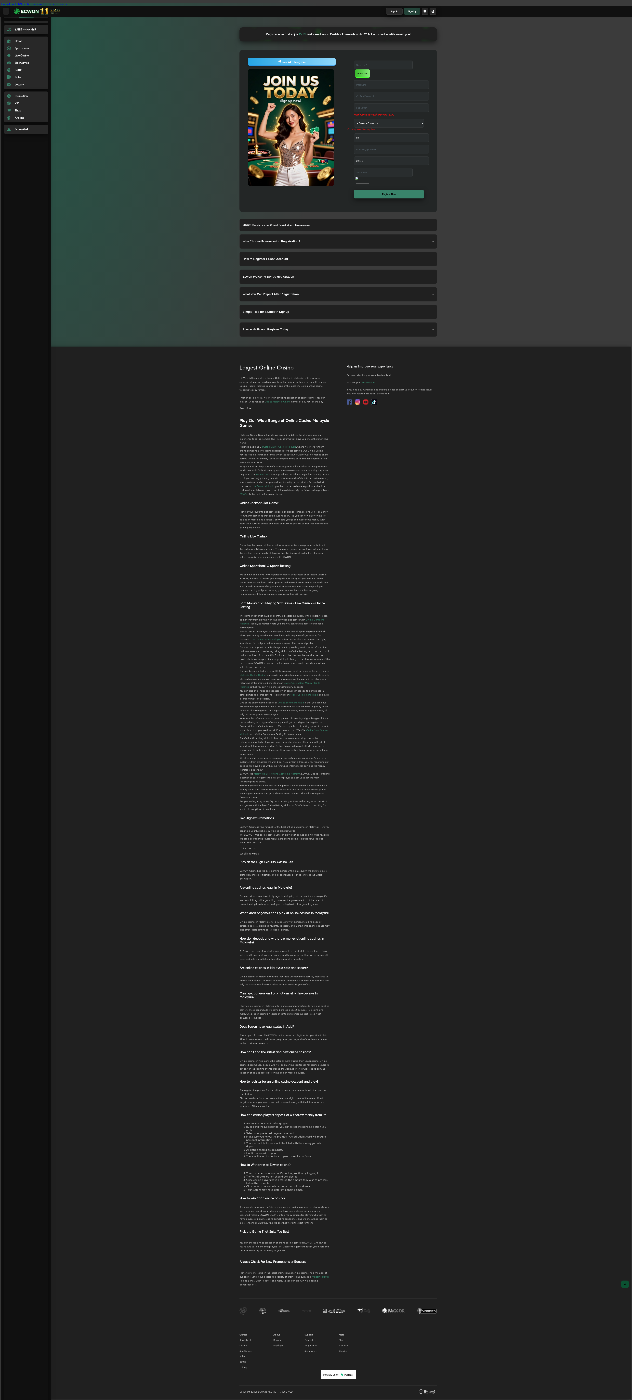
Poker (242, 1356)
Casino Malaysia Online (277, 402)
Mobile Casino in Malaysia (303, 695)
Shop (341, 1340)
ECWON (244, 494)
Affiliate (343, 1346)
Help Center (310, 1346)
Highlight (278, 1346)
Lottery (243, 1367)
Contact (63, 4)
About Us (14, 4)
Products (43, 4)
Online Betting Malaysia (291, 703)
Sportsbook (245, 1340)
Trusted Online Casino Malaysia (279, 447)
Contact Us (310, 1340)
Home (5, 4)
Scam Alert (310, 1351)
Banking (277, 1340)
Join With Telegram (293, 62)
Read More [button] (245, 408)
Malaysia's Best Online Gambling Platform (277, 774)
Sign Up (412, 11)
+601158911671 (369, 382)
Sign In (394, 11)
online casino (263, 474)
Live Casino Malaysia (263, 486)
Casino (243, 1346)
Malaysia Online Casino (252, 675)
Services (53, 4)
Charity (343, 1351)
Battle (242, 1362)
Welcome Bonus (320, 1277)
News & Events (29, 4)
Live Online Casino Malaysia (265, 639)
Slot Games (245, 1351)
